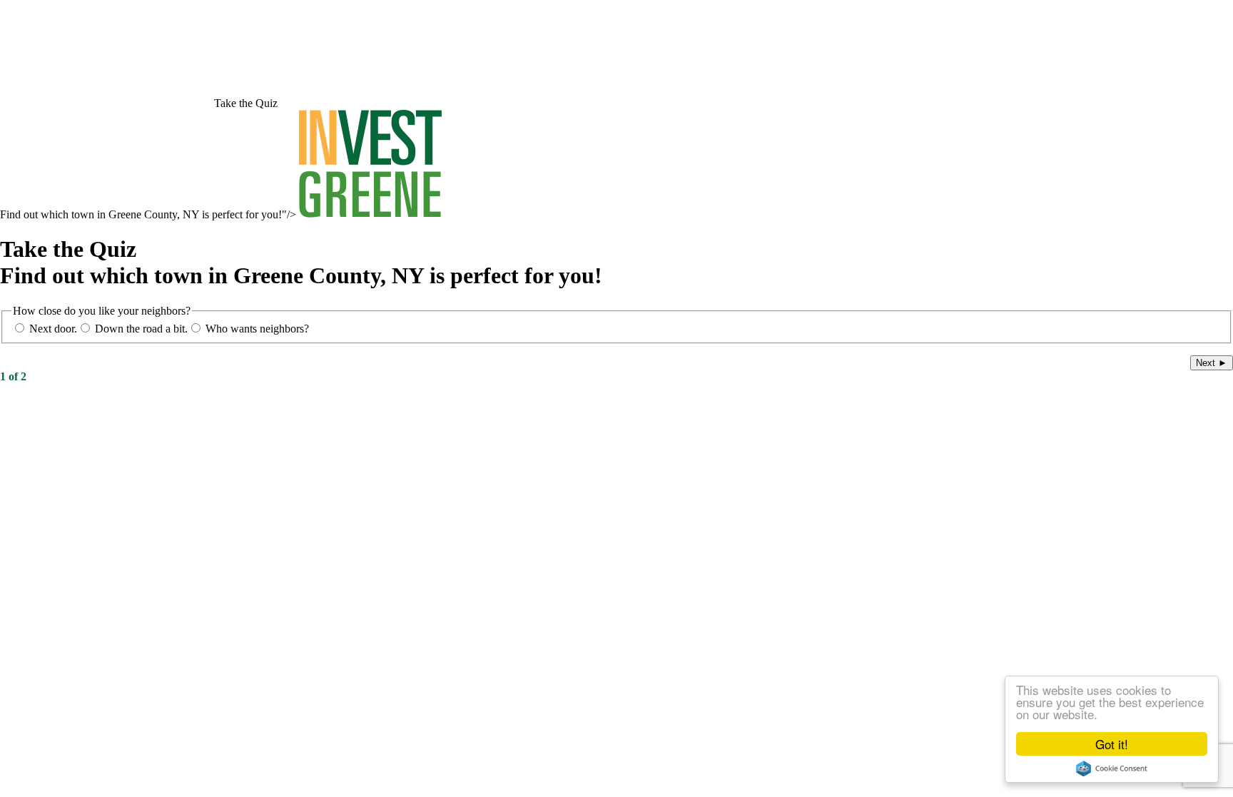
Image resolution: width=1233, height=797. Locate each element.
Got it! (1111, 744)
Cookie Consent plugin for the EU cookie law (1111, 768)
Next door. (53, 329)
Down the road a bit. (141, 329)
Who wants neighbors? (257, 329)
